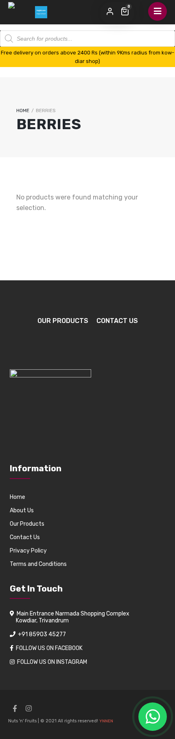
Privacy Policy (28, 550)
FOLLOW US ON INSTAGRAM (52, 662)
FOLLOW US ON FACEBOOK (49, 648)
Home (22, 110)
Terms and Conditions (38, 564)
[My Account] (110, 11)
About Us (22, 510)
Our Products (62, 321)
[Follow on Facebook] (14, 708)
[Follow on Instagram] (28, 708)
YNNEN (106, 721)
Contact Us (117, 321)
